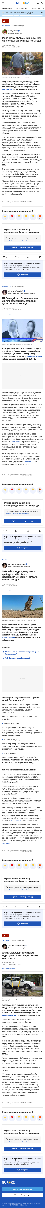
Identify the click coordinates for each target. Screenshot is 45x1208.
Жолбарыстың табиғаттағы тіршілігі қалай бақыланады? (22, 653)
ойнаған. (27, 461)
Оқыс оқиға (7, 8)
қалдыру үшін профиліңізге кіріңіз (17, 240)
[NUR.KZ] (22, 3)
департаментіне (9, 1015)
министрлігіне (8, 637)
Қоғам (4, 559)
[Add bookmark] (40, 257)
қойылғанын (16, 821)
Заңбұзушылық (21, 8)
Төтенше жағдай (34, 8)
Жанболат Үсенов (34, 356)
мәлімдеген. (16, 442)
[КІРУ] (42, 3)
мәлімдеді (6, 843)
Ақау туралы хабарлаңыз (22, 1189)
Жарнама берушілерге (22, 1195)
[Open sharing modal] (28, 257)
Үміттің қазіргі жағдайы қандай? (18, 658)
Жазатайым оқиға (18, 26)
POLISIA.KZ (7, 89)
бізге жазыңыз (26, 202)
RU (38, 3)
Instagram (24, 274)
